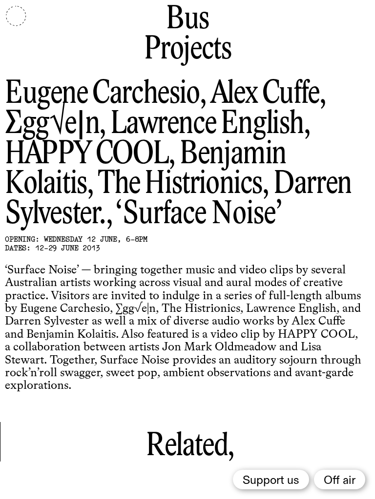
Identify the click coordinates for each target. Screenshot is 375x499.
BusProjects (187, 34)
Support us (271, 480)
